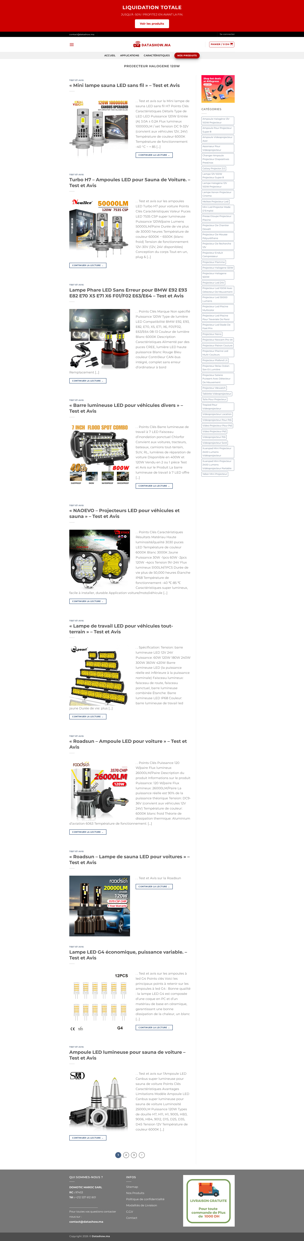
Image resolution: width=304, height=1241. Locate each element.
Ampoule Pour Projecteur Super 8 (217, 130)
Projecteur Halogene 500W (214, 275)
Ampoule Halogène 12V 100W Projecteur (215, 121)
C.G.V (129, 1211)
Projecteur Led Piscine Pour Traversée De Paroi (216, 317)
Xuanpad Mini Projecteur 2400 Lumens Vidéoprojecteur (216, 452)
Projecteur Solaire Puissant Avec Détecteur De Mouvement (216, 379)
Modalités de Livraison (141, 1205)
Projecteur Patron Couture (217, 345)
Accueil (110, 55)
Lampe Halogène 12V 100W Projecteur (214, 185)
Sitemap (132, 1187)
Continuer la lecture (154, 155)
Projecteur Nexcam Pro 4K (217, 339)
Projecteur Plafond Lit (214, 360)
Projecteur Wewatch (214, 388)
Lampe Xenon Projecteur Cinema (216, 194)
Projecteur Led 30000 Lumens (214, 299)
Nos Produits (135, 1193)
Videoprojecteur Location (217, 414)
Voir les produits (152, 23)
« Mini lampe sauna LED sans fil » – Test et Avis (124, 85)
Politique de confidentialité (145, 1199)
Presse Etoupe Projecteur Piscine (216, 218)
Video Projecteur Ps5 (214, 431)
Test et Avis (76, 80)
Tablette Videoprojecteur (216, 393)
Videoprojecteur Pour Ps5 (217, 420)
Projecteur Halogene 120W (217, 267)
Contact (131, 1218)
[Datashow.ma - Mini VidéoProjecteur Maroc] (152, 45)
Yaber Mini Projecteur (214, 474)
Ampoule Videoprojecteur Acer (217, 139)
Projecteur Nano (211, 334)
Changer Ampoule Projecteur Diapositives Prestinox (215, 159)
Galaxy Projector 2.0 (213, 168)
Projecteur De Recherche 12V (216, 245)
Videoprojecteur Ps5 (214, 437)
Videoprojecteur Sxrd (214, 443)
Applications (129, 55)
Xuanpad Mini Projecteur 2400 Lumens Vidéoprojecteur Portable (217, 465)
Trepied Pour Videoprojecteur (211, 407)
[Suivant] (142, 1155)
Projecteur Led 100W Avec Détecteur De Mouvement (217, 290)
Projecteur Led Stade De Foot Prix (216, 326)
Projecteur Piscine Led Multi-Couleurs (215, 353)
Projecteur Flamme (213, 262)
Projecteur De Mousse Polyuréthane (214, 236)
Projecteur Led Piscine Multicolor (215, 308)
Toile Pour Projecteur (214, 399)
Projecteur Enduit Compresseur (212, 254)
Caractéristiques (157, 55)
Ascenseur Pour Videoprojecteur (211, 148)
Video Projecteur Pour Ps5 (217, 425)
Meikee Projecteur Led (215, 201)
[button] (227, 34)
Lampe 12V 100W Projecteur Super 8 (213, 176)
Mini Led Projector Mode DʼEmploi (216, 209)
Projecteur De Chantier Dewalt (215, 227)
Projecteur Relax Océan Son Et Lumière (215, 368)
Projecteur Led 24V (213, 282)
